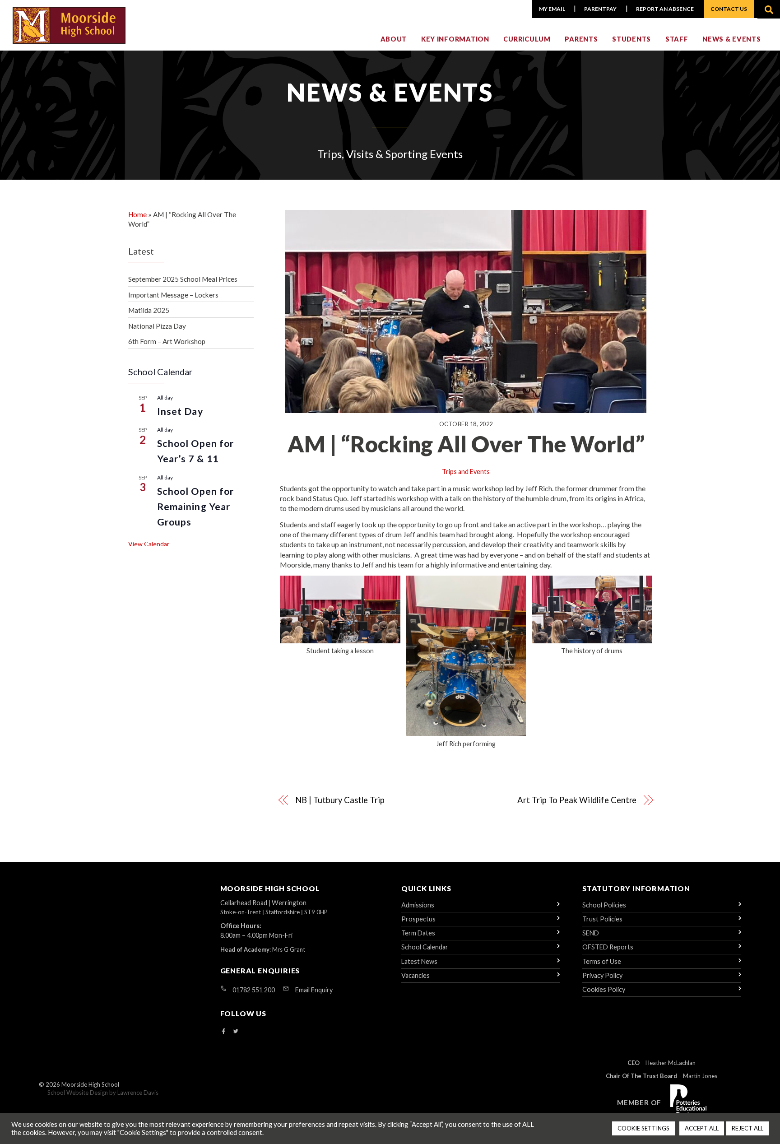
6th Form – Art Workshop (166, 341)
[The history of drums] (592, 638)
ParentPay (600, 8)
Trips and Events (466, 471)
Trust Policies (602, 919)
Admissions (417, 905)
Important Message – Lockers (173, 295)
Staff (676, 39)
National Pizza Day (157, 326)
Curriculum (526, 39)
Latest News (419, 961)
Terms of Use (601, 961)
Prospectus (418, 919)
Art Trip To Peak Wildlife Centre (576, 800)
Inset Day (180, 411)
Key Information (455, 39)
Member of (639, 1102)
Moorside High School (90, 1084)
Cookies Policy (603, 989)
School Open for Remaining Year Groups (195, 506)
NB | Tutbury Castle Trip (340, 800)
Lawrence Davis (137, 1092)
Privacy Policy (602, 975)
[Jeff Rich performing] (466, 730)
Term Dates (418, 933)
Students (631, 39)
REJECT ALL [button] (747, 1128)
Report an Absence (665, 8)
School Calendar (424, 947)
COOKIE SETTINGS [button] (643, 1128)
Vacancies (415, 975)
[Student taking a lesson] (340, 638)
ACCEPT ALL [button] (702, 1128)
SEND (590, 933)
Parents (581, 39)
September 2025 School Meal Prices (182, 279)
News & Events (731, 39)
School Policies (604, 905)
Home (137, 214)
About (394, 39)
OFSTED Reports (607, 947)
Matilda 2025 (148, 310)
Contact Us (728, 8)
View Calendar (148, 544)
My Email (552, 8)
